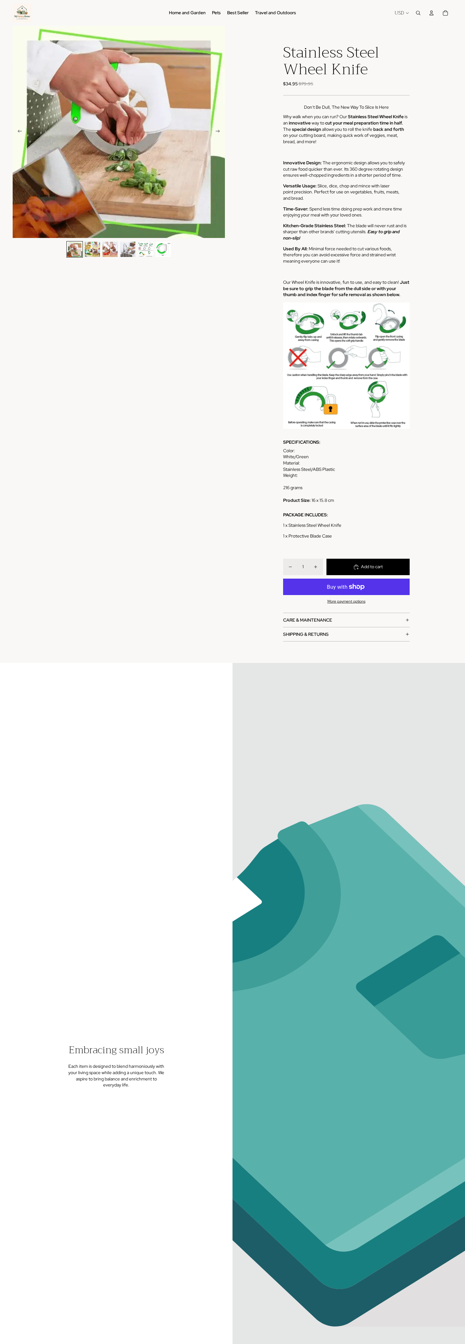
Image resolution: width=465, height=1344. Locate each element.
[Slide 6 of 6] (163, 249)
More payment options (346, 601)
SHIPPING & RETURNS (306, 634)
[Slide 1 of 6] (74, 249)
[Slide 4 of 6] (127, 249)
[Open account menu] (431, 13)
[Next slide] (219, 132)
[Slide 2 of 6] (92, 249)
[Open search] (418, 13)
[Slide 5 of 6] (145, 249)
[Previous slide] (18, 132)
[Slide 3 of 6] (110, 249)
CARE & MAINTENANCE (307, 620)
